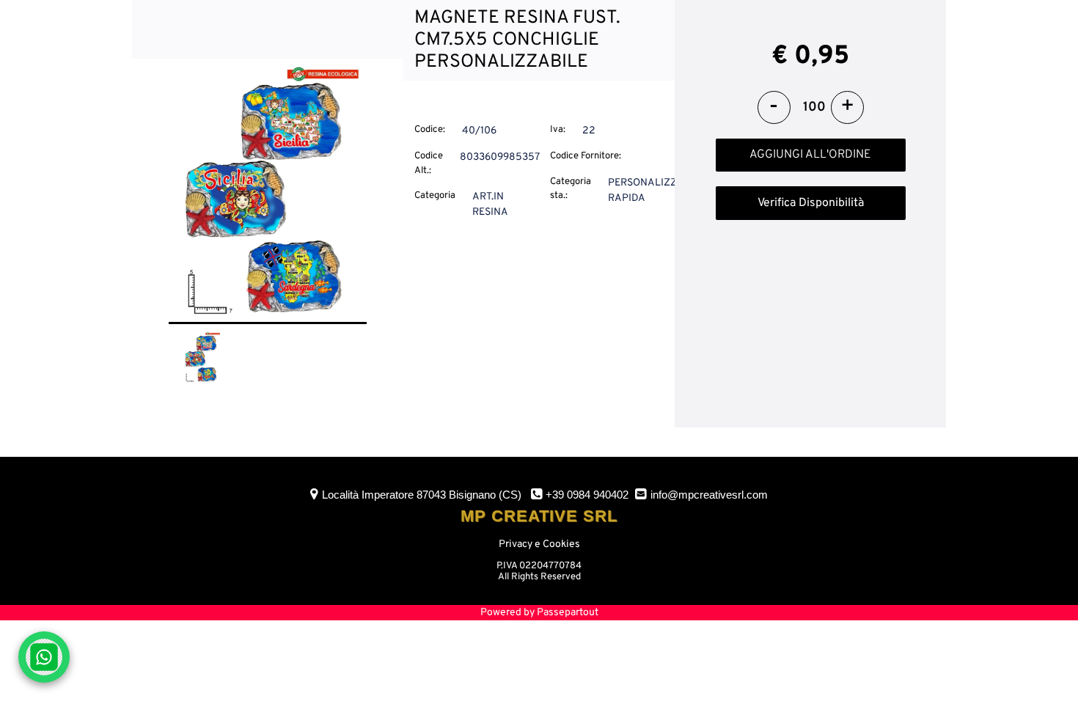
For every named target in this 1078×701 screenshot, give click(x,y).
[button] (267, 192)
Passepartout (567, 612)
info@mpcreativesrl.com (709, 494)
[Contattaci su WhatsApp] (44, 657)
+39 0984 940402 (587, 494)
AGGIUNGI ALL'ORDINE (810, 154)
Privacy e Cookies (539, 544)
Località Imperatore (421, 494)
